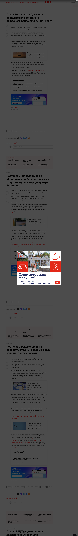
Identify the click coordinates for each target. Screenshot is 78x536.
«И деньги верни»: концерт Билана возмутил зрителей (29, 165)
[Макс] (21, 138)
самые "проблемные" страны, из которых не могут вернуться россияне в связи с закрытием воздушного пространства (29, 416)
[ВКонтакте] (26, 138)
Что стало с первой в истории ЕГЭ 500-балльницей (44, 159)
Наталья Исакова (15, 109)
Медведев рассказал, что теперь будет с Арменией (13, 159)
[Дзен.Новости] (18, 138)
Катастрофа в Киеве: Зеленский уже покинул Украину (13, 166)
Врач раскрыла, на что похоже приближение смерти (14, 330)
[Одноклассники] (29, 138)
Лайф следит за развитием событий (19, 447)
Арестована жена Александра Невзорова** (44, 336)
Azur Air (16, 107)
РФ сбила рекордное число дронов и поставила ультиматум (29, 160)
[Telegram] (23, 138)
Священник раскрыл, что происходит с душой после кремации (44, 166)
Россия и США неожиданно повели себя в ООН (29, 532)
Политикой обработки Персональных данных (29, 5)
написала (39, 44)
